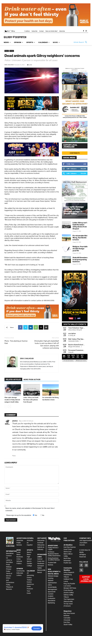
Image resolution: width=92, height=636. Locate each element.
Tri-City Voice (68, 604)
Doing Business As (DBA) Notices (54, 559)
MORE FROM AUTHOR (32, 380)
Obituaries (40, 540)
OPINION (19, 568)
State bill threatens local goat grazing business (80, 259)
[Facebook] (83, 31)
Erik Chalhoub (9, 65)
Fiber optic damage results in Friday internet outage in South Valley (12, 400)
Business (19, 557)
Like (84, 164)
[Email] (41, 327)
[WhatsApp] (36, 327)
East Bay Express (70, 547)
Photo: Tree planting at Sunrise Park (15, 342)
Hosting (50, 578)
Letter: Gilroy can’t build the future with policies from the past (30, 400)
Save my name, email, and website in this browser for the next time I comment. (30, 509)
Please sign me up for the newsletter (18, 515)
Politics (19, 563)
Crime (11, 51)
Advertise (19, 540)
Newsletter (10, 553)
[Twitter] (25, 327)
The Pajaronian (69, 599)
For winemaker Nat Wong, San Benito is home (80, 238)
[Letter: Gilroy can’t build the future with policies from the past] (31, 390)
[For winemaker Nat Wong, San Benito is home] (50, 390)
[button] (81, 42)
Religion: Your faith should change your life (80, 249)
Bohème (66, 615)
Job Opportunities (85, 540)
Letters (18, 575)
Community (20, 571)
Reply (14, 455)
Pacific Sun (67, 563)
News (6, 51)
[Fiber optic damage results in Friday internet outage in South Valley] (12, 390)
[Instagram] (86, 31)
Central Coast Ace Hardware (40, 561)
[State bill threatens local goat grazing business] (66, 259)
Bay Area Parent (69, 613)
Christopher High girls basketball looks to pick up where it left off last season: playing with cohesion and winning (46, 344)
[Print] (46, 327)
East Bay (67, 622)
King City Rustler (69, 583)
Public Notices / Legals (53, 548)
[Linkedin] (30, 327)
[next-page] (9, 406)
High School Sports (29, 559)
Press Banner (68, 590)
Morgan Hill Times (70, 588)
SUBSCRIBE (10, 546)
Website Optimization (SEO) (52, 583)
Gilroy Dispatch (69, 572)
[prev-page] (5, 406)
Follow (83, 168)
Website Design (53, 576)
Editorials (19, 573)
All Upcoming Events (30, 575)
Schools (19, 561)
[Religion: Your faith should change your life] (66, 248)
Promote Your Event (30, 591)
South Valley (68, 624)
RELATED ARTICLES (13, 380)
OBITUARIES (41, 538)
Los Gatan (67, 586)
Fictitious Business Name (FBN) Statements (54, 554)
